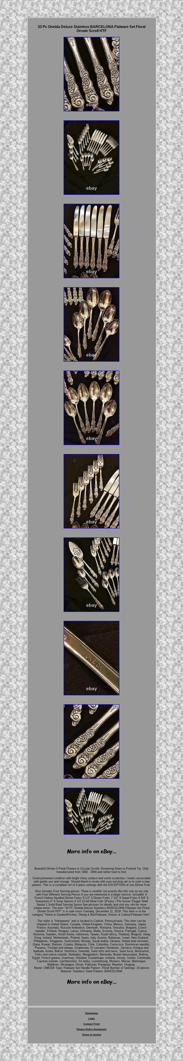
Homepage (91, 1013)
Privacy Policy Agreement (91, 1029)
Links (91, 1018)
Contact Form (91, 1024)
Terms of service (91, 1034)
